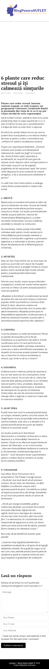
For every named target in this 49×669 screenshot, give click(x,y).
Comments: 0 (30, 93)
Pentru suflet (18, 93)
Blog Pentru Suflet (25, 663)
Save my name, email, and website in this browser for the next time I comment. (23, 637)
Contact (12, 663)
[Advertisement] (24, 48)
